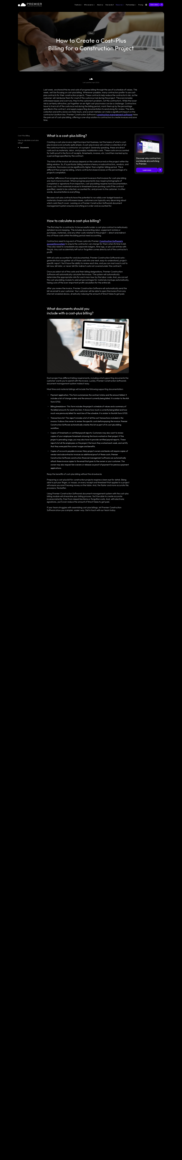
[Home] (30, 4)
